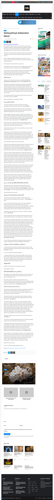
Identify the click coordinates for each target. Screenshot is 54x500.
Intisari (7, 17)
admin (6, 358)
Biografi (20, 14)
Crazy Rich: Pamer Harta (47, 113)
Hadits (4, 17)
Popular (38, 81)
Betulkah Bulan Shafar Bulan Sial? (11, 374)
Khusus (15, 17)
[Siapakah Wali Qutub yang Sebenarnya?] (41, 107)
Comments (49, 81)
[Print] (10, 42)
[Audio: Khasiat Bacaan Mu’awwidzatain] (41, 120)
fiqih (35, 483)
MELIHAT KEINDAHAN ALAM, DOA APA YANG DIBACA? (18, 466)
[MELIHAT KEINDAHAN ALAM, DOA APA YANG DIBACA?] (18, 462)
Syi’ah (34, 17)
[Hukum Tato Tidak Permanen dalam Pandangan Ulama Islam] (41, 97)
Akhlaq (10, 14)
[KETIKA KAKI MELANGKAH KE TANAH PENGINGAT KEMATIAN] (29, 462)
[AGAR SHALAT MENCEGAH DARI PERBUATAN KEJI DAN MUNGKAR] (8, 449)
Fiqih (36, 14)
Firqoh (39, 14)
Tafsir (37, 17)
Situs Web (21, 425)
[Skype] (5, 42)
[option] (18, 373)
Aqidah (17, 14)
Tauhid (40, 17)
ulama (29, 492)
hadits (29, 485)
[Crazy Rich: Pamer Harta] (41, 114)
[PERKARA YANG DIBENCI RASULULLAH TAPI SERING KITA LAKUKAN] (29, 449)
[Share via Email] (7, 42)
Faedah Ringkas (32, 14)
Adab (7, 14)
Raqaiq (22, 17)
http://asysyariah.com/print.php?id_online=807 (16, 348)
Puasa (29, 489)
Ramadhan (33, 489)
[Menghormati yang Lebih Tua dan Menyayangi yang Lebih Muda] (41, 86)
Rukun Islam (30, 17)
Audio (14, 14)
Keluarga (11, 17)
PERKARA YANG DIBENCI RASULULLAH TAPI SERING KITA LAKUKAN (26, 2)
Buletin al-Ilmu (18, 498)
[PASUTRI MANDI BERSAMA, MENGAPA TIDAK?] (18, 449)
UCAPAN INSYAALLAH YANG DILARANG (8, 466)
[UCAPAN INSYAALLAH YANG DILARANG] (8, 462)
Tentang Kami (43, 2)
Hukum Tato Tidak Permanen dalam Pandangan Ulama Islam (47, 98)
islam (29, 487)
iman (36, 485)
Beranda (39, 2)
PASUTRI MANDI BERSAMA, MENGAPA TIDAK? (18, 454)
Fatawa (26, 14)
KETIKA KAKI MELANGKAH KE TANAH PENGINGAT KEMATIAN (29, 466)
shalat (37, 489)
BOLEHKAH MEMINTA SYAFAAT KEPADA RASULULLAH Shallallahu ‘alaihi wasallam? (46, 154)
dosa (32, 483)
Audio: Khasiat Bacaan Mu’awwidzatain (47, 120)
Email (5, 425)
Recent (43, 81)
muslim (32, 487)
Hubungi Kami (49, 2)
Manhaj (19, 17)
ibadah (33, 485)
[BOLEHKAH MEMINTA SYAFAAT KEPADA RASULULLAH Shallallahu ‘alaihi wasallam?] (47, 147)
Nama (5, 421)
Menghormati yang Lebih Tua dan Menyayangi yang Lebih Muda (47, 88)
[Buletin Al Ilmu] (27, 8)
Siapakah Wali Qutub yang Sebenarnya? (47, 106)
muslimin (36, 487)
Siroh (26, 17)
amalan (29, 483)
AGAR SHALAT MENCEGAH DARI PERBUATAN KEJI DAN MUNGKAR (8, 454)
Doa (23, 14)
